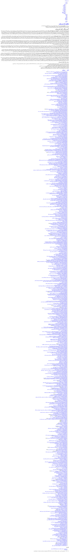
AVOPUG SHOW (61, 185)
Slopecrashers (62, 161)
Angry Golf (62, 356)
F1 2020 (61, 265)
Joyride (64, 217)
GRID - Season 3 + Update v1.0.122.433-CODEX (59, 311)
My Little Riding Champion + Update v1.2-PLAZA (56, 386)
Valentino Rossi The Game (58, 431)
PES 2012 (62, 509)
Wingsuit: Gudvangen (61, 369)
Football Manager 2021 (60, 269)
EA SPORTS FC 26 (62, 81)
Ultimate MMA (60, 326)
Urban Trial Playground (60, 377)
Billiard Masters (62, 540)
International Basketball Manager (58, 293)
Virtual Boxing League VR (60, 328)
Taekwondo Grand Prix (60, 396)
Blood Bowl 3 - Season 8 (61, 133)
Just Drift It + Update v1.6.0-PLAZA (59, 318)
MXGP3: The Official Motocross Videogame (57, 418)
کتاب (66, 15)
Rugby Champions (61, 357)
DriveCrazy (62, 102)
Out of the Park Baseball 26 (60, 140)
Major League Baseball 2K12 (59, 524)
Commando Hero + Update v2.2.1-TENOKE (58, 204)
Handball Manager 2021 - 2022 (58, 226)
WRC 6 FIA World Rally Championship (57, 438)
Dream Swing (63, 210)
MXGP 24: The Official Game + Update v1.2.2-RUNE (56, 149)
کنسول (66, 19)
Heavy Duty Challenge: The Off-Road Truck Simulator (53, 206)
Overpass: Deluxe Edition (60, 312)
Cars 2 (64, 520)
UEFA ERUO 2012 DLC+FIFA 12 (58, 518)
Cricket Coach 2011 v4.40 (60, 525)
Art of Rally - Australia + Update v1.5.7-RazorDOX (58, 168)
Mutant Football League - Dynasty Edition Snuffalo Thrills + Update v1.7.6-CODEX (52, 261)
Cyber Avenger (61, 196)
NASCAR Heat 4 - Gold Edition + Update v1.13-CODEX (57, 333)
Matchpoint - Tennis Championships (56, 230)
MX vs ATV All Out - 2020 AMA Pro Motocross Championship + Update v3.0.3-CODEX (51, 280)
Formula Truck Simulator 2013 (56, 491)
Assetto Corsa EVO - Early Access (59, 91)
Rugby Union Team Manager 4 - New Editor (58, 163)
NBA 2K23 (62, 225)
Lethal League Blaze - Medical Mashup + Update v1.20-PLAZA (55, 309)
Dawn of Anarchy (61, 153)
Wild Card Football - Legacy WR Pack (59, 184)
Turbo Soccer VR (62, 315)
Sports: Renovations (61, 137)
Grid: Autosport (60, 475)
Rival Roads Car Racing (58, 146)
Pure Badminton (62, 100)
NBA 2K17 (61, 424)
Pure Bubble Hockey (62, 131)
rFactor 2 (62, 322)
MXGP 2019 (61, 359)
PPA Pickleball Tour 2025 (60, 165)
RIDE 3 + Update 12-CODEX (61, 365)
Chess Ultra (63, 270)
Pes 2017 (62, 450)
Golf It (64, 207)
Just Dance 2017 (61, 186)
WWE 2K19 (61, 391)
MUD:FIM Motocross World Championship (57, 519)
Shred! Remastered (60, 258)
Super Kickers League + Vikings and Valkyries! (57, 332)
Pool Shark (63, 532)
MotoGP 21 (61, 286)
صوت (66, 17)
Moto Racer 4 (63, 433)
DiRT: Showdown (61, 514)
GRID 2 (63, 501)
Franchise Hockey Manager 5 (59, 398)
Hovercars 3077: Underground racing (55, 235)
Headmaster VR (63, 335)
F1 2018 (61, 401)
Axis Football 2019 (59, 354)
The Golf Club (62, 474)
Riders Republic (62, 147)
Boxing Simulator (62, 103)
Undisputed (62, 84)
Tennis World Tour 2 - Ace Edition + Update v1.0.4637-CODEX (54, 277)
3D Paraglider (63, 381)
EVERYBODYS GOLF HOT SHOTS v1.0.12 (55, 86)
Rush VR (64, 330)
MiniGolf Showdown (61, 148)
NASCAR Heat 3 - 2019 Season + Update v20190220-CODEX (56, 378)
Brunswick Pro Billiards (60, 298)
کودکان (64, 13)
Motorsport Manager (59, 415)
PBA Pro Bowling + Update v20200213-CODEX (56, 341)
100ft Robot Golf (60, 443)
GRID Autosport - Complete (57, 428)
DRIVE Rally (62, 135)
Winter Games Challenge (59, 191)
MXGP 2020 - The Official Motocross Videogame (56, 283)
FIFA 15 (64, 470)
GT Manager (62, 123)
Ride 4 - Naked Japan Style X (61, 253)
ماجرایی (64, 8)
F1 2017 (60, 407)
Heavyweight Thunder (61, 535)
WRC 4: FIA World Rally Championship (58, 486)
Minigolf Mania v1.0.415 (62, 536)
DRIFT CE (64, 190)
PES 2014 (62, 479)
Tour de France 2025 (61, 122)
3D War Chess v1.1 (59, 545)
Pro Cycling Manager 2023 (57, 214)
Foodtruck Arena (62, 274)
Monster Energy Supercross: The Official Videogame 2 (56, 373)
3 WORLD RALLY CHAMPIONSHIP (58, 506)
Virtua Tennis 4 (62, 481)
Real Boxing (63, 477)
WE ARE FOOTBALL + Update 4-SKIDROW (58, 273)
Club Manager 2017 (60, 413)
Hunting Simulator (62, 429)
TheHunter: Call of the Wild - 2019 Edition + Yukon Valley (54, 370)
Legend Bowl (61, 255)
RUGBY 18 (63, 422)
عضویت (66, 21)
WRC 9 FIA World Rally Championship (58, 271)
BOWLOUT (63, 157)
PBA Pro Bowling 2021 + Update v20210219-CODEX (55, 281)
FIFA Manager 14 (61, 485)
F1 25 (62, 85)
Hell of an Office (62, 166)
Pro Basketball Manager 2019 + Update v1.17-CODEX (55, 382)
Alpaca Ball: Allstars (60, 306)
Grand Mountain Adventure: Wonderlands (55, 243)
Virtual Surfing (61, 266)
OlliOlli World (62, 249)
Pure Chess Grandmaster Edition (58, 447)
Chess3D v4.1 (62, 543)
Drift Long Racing (61, 296)
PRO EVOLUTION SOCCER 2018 (58, 414)
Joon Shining (62, 219)
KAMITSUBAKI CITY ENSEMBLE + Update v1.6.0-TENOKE (54, 145)
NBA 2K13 (63, 507)
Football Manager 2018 (60, 408)
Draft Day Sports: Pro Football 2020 (57, 347)
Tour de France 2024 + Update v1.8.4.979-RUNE (57, 162)
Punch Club (62, 454)
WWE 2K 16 (62, 457)
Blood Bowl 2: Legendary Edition (58, 395)
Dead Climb (62, 393)
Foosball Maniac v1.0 (61, 539)
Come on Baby (62, 358)
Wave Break (63, 276)
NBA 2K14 (63, 488)
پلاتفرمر (64, 9)
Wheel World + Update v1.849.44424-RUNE (59, 110)
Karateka (63, 505)
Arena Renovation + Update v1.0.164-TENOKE (58, 179)
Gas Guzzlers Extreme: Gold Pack (58, 440)
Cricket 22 (63, 245)
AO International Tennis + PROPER (58, 406)
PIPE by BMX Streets (60, 417)
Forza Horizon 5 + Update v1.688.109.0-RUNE (58, 92)
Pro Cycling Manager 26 (58, 83)
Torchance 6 (61, 295)
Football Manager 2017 (61, 436)
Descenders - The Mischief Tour (58, 232)
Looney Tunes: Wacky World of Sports (56, 169)
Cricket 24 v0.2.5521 (62, 107)
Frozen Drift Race (61, 446)
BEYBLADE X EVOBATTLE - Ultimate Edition (57, 88)
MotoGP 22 (61, 237)
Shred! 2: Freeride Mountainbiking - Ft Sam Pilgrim (56, 242)
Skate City (63, 282)
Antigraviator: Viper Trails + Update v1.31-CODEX (54, 385)
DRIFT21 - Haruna (62, 212)
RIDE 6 (64, 94)
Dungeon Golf (62, 201)
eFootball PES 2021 (60, 305)
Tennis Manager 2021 (60, 267)
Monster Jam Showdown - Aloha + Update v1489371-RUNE (54, 139)
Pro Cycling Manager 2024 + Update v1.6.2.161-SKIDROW (53, 164)
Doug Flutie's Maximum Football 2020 (57, 294)
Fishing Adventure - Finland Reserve (58, 209)
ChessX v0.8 (63, 527)
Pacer (63, 302)
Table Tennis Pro (62, 537)
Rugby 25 (63, 106)
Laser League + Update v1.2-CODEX (60, 405)
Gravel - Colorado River (61, 411)
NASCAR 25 (63, 108)
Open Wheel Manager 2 (59, 158)
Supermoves (62, 170)
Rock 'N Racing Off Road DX (59, 198)
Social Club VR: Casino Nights (58, 316)
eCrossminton (63, 366)
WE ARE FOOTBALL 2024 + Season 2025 (58, 159)
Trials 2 (63, 523)
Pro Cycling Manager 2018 (56, 402)
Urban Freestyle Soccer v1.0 (59, 538)
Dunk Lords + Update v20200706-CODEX (57, 317)
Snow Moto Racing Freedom (58, 442)
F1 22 (62, 231)
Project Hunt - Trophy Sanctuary (60, 101)
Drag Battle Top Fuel (62, 247)
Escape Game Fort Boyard (60, 319)
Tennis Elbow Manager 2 (60, 278)
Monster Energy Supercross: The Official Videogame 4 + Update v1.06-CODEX (52, 285)
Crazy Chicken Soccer (59, 530)
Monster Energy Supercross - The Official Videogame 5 (56, 241)
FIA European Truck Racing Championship (57, 363)
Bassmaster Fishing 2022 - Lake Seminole (58, 238)
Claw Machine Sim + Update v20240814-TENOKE (56, 174)
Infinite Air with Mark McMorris (57, 449)
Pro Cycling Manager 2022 (57, 233)
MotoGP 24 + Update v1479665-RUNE (59, 129)
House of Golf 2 (62, 173)
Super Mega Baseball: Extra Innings (57, 462)
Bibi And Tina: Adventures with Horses (57, 389)
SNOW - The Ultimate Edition (60, 299)
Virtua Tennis (61, 533)
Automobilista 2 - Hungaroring (61, 82)
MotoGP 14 (59, 478)
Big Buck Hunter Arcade (61, 409)
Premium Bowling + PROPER (59, 348)
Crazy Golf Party (61, 143)
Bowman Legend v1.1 (61, 542)
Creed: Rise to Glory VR (60, 337)
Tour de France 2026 (61, 87)
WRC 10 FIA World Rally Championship (57, 260)
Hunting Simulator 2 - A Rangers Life (59, 289)
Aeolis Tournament (61, 314)
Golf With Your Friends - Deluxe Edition (59, 199)
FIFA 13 (64, 504)
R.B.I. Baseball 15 (61, 466)
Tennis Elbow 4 (62, 97)
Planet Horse (63, 517)
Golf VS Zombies (61, 205)
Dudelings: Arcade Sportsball (58, 181)
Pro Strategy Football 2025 (58, 171)
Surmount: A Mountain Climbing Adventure (56, 183)
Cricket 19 (63, 361)
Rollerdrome (63, 229)
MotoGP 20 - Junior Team (59, 310)
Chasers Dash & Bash (59, 118)
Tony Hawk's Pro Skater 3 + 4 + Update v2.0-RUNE (54, 114)
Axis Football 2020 (59, 290)
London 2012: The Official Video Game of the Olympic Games (53, 511)
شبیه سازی (63, 10)
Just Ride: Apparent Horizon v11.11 (58, 251)
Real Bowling (63, 541)
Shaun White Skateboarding (59, 465)
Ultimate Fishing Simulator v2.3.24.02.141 (58, 193)
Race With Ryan (62, 349)
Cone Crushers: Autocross (59, 124)
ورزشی (64, 6)
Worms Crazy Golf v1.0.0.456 (60, 526)
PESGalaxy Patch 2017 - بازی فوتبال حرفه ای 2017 (59, 437)
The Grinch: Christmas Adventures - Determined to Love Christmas (54, 113)
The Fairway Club (62, 197)
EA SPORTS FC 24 (62, 90)
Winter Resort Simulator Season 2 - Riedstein (56, 220)
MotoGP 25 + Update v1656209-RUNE (59, 99)
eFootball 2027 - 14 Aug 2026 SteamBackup (57, 71)
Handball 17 (63, 188)
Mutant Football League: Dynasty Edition (55, 392)
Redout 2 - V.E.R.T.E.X (62, 178)
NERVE (63, 292)
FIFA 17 (64, 421)
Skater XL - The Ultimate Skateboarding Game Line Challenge (55, 180)
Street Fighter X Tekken (61, 516)
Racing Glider (62, 338)
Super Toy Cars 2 (59, 329)
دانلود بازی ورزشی (64, 23)
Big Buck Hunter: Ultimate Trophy (58, 136)
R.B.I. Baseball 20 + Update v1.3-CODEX (57, 324)
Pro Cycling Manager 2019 (57, 360)
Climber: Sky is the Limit (60, 222)
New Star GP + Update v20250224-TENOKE (58, 142)
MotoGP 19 (61, 353)
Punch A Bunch (62, 221)
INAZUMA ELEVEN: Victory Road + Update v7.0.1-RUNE (55, 75)
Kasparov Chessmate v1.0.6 (60, 534)
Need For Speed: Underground (59, 497)
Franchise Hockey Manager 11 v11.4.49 (57, 132)
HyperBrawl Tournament (60, 303)
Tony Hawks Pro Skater (59, 508)
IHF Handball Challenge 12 (60, 529)
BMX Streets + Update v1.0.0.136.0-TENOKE (57, 154)
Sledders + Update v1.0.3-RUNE (59, 127)
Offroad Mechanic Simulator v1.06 (58, 203)
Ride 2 (64, 425)
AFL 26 (61, 105)
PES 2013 (62, 492)
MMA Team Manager (59, 308)
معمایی (64, 11)
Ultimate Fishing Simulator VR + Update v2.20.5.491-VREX (54, 331)
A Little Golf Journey (61, 263)
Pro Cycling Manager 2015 (56, 461)
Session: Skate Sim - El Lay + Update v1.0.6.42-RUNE (57, 78)
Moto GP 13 (61, 498)
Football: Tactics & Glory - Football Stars (57, 297)
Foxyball (63, 155)
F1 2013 (61, 482)
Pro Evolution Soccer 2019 (60, 388)
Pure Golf (63, 167)
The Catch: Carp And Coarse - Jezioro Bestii (57, 313)
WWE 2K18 (62, 426)
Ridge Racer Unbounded (61, 522)
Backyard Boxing (61, 151)
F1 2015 (60, 463)
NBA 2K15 (60, 472)
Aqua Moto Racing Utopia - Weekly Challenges (57, 376)
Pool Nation (64, 487)
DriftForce (63, 375)
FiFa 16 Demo (61, 460)
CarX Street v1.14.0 (60, 72)
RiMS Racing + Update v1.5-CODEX (59, 259)
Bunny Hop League (62, 441)
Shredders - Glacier (63, 130)
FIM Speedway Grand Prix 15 (55, 458)
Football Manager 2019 (60, 390)
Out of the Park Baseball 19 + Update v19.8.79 (59, 394)
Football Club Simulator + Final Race (59, 410)
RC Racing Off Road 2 (59, 456)
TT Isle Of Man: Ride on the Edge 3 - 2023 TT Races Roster (56, 202)
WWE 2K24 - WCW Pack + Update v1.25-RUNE (56, 150)
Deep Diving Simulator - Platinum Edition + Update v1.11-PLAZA (55, 321)
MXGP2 (63, 455)
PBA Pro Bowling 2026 (59, 79)
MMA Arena (62, 340)
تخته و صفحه (63, 12)
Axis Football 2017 (61, 430)
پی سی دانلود (67, 0)
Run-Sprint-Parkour (60, 134)
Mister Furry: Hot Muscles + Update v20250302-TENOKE (55, 138)
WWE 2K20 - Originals (60, 325)
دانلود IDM (65, 549)
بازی (66, 3)
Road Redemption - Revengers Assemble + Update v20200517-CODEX (54, 327)
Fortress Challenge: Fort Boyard (60, 177)
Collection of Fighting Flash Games (57, 500)
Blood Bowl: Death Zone (60, 367)
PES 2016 (62, 452)
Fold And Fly (62, 116)
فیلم (66, 16)
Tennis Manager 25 (60, 126)
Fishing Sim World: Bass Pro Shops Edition (54, 301)
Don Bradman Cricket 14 (61, 476)
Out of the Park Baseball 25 (60, 189)
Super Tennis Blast (60, 372)
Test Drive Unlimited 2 (61, 494)
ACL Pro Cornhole (61, 218)
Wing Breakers (63, 244)
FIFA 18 (64, 420)
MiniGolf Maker (61, 246)
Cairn (64, 98)
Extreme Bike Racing (59, 195)
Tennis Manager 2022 (61, 236)
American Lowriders (61, 510)
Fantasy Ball (62, 362)
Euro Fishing (63, 427)
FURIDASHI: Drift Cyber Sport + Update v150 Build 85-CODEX (53, 412)
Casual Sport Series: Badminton (57, 119)
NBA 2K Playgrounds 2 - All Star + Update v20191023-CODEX (55, 350)
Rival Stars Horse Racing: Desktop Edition (56, 228)
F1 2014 (61, 473)
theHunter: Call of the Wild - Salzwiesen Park (57, 152)
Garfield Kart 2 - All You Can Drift (56, 115)
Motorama (63, 503)
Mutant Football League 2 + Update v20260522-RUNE (56, 73)
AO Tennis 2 (62, 342)
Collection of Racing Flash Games (55, 502)
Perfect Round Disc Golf (61, 156)
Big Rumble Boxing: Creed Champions (57, 268)
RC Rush (63, 250)
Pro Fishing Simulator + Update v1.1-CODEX (56, 383)
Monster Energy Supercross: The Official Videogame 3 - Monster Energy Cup (53, 334)
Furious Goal (63, 345)
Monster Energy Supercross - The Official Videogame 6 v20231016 (54, 216)
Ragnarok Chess (62, 284)
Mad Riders (63, 513)
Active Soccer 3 (62, 74)
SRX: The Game (61, 279)
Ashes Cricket (62, 404)
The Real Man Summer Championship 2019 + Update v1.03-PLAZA (51, 346)
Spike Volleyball (63, 379)
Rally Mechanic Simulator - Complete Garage (57, 120)
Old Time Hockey (61, 445)
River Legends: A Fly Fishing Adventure (54, 344)
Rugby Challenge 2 (61, 495)
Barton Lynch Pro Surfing (58, 200)
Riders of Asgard (62, 444)
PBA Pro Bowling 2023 (59, 227)
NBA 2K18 (63, 423)
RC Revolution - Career (61, 175)
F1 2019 (61, 239)
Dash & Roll (63, 182)
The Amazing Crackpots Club (56, 95)
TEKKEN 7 (63, 439)
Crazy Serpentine (61, 490)
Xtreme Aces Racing (60, 254)
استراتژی (64, 7)
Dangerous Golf (62, 434)
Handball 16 (63, 459)
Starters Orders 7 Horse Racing (59, 374)
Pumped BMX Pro (60, 380)
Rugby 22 (63, 252)
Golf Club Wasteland (60, 248)
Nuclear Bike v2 (62, 521)
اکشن (64, 4)
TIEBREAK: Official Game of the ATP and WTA (52, 111)
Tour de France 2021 (59, 264)
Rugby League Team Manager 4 (59, 121)
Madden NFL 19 (61, 397)
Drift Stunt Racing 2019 (60, 399)
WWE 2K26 (61, 89)
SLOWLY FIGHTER (62, 141)
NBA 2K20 (62, 343)
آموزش (66, 14)
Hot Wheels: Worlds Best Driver (58, 489)
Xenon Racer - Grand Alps (59, 364)
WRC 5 (61, 453)
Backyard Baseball (61, 76)
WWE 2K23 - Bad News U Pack (58, 223)
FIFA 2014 (64, 484)
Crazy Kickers (62, 493)
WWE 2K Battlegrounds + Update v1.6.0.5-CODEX (56, 287)
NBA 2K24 (62, 187)
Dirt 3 (62, 468)
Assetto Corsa (60, 469)
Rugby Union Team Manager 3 (59, 257)
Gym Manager (61, 172)
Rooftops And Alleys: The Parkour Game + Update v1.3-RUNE (54, 117)
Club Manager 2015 (61, 471)
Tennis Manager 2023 (61, 215)
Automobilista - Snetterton (61, 351)
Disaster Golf (63, 194)
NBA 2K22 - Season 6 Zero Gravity (59, 234)
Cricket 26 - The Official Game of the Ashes (59, 104)
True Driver (63, 211)
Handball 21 (63, 300)
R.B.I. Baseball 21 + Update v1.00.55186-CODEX (56, 262)
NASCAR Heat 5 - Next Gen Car (60, 213)
